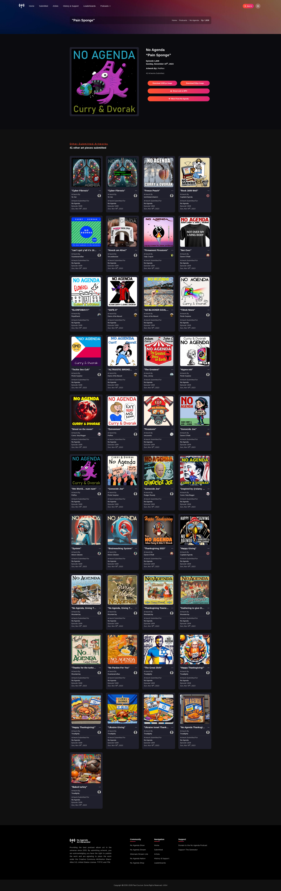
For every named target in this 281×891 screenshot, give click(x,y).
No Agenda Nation (137, 858)
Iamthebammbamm (151, 197)
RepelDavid (75, 316)
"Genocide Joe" (188, 429)
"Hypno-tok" (186, 369)
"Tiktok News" (187, 310)
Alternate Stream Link (139, 854)
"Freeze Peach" (152, 190)
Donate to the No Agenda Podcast (192, 845)
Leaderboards (89, 6)
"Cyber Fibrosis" (80, 190)
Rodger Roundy (149, 495)
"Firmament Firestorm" (156, 250)
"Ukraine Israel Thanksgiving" (159, 727)
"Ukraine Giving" (116, 727)
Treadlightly (148, 674)
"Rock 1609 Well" (189, 190)
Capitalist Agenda (186, 197)
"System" (76, 548)
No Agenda (194, 20)
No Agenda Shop (137, 863)
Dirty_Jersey (148, 376)
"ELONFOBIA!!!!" (80, 310)
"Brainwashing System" (120, 548)
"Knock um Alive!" (117, 250)
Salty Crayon (148, 256)
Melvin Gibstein (77, 555)
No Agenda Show (137, 845)
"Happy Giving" (188, 548)
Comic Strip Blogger (78, 435)
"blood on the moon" (82, 429)
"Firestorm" (150, 429)
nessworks (148, 435)
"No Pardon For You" (118, 667)
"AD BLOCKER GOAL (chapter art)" (162, 310)
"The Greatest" (151, 369)
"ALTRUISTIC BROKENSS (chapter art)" (128, 369)
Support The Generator (188, 850)
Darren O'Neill (185, 256)
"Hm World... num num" (83, 489)
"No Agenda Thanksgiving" (194, 727)
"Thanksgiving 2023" (154, 548)
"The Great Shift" (153, 667)
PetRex (161, 68)
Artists (55, 6)
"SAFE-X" (113, 310)
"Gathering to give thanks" (194, 608)
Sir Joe (74, 197)
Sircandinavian (113, 256)
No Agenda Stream (138, 850)
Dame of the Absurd (115, 316)
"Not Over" (185, 250)
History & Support (71, 6)
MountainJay (76, 614)
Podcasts (183, 20)
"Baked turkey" (79, 787)
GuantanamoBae (77, 256)
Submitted (43, 6)
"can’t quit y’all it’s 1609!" (84, 250)
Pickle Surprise (185, 316)
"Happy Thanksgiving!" (192, 667)
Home (31, 6)
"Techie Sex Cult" (80, 369)
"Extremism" (114, 429)
